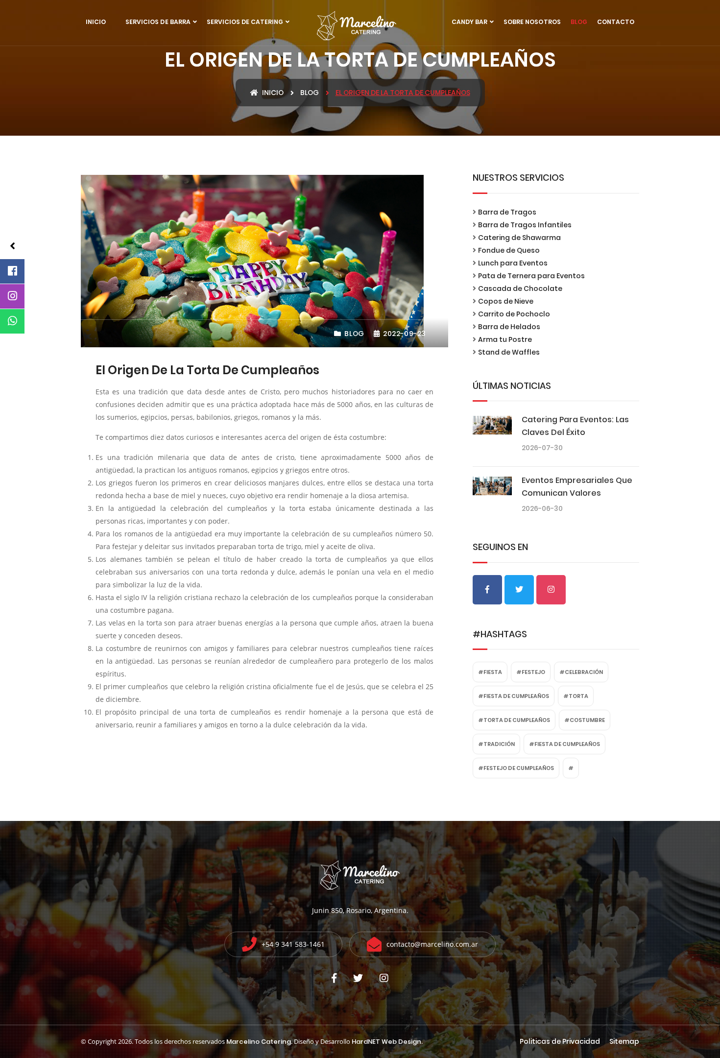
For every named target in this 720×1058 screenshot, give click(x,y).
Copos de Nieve (505, 301)
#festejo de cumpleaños (516, 768)
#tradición (496, 744)
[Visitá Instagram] (12, 296)
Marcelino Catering (258, 1041)
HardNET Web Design (386, 1041)
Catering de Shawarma (519, 237)
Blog (579, 22)
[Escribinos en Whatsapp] (12, 321)
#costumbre (584, 720)
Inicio (96, 22)
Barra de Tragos (507, 212)
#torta (575, 696)
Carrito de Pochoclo (514, 314)
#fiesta (490, 672)
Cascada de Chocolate (520, 288)
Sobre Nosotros (532, 22)
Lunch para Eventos (513, 263)
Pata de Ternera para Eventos (531, 276)
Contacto (615, 22)
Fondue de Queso (509, 250)
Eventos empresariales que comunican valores (577, 487)
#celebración (581, 672)
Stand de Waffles (509, 352)
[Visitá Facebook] (12, 271)
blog (309, 92)
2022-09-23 (403, 333)
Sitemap (624, 1041)
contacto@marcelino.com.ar (432, 944)
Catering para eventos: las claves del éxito (575, 426)
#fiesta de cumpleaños (513, 696)
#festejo (530, 672)
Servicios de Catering (245, 22)
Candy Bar (469, 22)
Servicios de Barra (158, 22)
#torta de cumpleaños (514, 720)
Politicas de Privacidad (560, 1041)
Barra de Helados (509, 327)
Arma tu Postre (505, 339)
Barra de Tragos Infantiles (525, 225)
